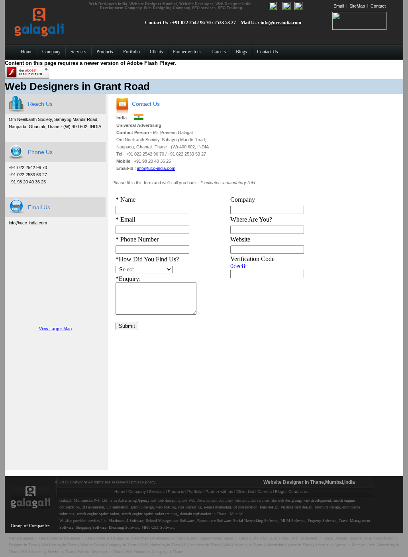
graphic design (142, 507)
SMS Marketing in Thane (160, 545)
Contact (378, 6)
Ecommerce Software (214, 520)
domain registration (195, 514)
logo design (269, 507)
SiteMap (357, 6)
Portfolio (194, 491)
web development (317, 500)
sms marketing (190, 507)
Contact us (298, 491)
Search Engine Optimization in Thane (218, 538)
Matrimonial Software (125, 520)
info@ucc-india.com (281, 22)
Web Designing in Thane (28, 538)
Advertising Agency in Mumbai (340, 545)
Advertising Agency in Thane (288, 545)
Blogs (280, 491)
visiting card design (296, 507)
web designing (289, 500)
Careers (264, 491)
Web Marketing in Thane (243, 545)
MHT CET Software (157, 527)
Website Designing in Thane (73, 538)
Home (119, 491)
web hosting (166, 507)
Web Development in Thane (164, 538)
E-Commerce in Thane (202, 545)
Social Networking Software (255, 520)
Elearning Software (124, 527)
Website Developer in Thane (100, 551)
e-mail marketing (217, 507)
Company (137, 491)
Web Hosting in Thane (59, 545)
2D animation (93, 507)
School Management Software (170, 520)
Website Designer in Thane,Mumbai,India (309, 482)
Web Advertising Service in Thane (48, 551)
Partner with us (219, 491)
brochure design (327, 507)
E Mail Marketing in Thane (310, 538)
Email (338, 6)
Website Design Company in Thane (108, 545)
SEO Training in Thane (269, 538)
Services (157, 491)
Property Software (322, 520)
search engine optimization (97, 514)
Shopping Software (91, 527)
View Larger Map (55, 328)
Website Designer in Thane (118, 538)
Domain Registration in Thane (358, 538)
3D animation (117, 507)
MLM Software (292, 520)
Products (176, 491)
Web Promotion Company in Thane (154, 551)
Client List (245, 491)
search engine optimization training (150, 514)
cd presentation (245, 507)
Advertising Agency (133, 500)
